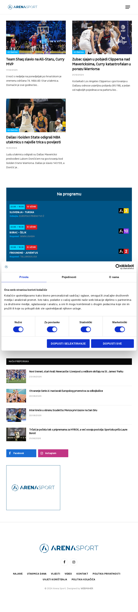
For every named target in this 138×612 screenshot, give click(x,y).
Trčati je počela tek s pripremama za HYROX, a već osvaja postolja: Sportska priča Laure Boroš (78, 431)
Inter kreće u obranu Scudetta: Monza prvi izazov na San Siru (63, 410)
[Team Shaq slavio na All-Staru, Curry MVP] (36, 37)
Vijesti (55, 573)
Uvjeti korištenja (55, 579)
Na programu (69, 194)
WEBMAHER (87, 588)
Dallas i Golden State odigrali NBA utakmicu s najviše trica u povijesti (33, 139)
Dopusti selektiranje (68, 343)
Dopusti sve (112, 343)
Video (68, 573)
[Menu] (127, 7)
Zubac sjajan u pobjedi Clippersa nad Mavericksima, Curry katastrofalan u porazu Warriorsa (101, 64)
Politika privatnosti (106, 573)
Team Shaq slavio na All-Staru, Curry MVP (35, 61)
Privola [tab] (23, 277)
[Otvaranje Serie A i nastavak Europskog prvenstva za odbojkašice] (16, 395)
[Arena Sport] (22, 7)
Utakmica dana (37, 573)
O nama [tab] (114, 277)
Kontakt (82, 573)
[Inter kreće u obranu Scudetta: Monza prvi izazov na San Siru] (16, 415)
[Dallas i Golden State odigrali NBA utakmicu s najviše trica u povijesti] (36, 115)
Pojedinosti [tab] (69, 277)
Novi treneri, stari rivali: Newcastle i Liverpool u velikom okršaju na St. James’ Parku (76, 371)
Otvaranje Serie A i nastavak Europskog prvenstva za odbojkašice (66, 390)
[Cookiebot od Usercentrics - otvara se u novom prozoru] (118, 266)
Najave (17, 573)
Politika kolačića (83, 579)
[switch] (52, 329)
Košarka (13, 52)
